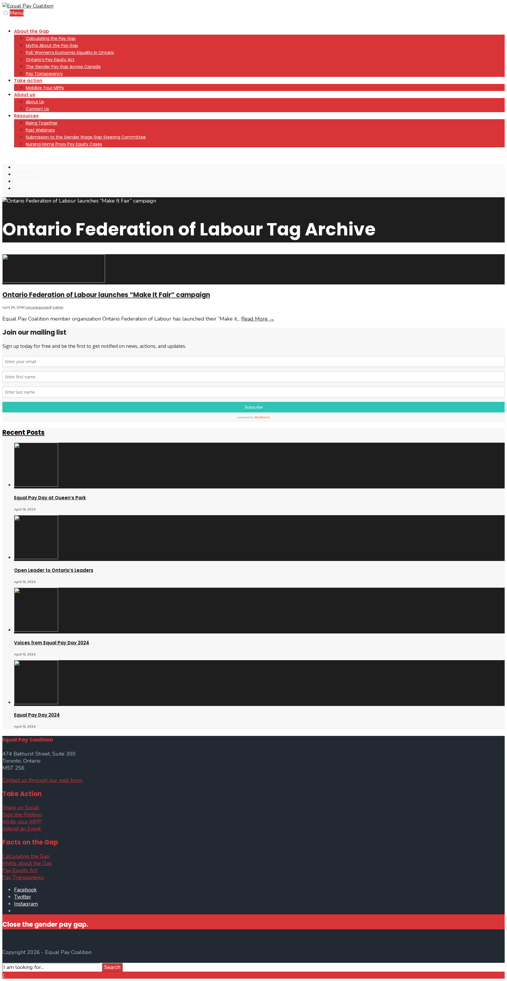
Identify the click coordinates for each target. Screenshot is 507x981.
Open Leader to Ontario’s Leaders (53, 570)
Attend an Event (21, 828)
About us (24, 95)
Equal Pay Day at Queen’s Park (50, 498)
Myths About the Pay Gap (52, 45)
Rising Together (42, 123)
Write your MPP (21, 821)
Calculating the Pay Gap (51, 38)
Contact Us (37, 109)
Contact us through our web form (42, 780)
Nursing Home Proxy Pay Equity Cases (64, 144)
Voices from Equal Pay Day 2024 (51, 643)
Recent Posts (23, 432)
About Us (35, 102)
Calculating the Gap (26, 856)
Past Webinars (40, 130)
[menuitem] (259, 52)
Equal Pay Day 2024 (37, 715)
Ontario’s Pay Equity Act (50, 60)
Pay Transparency (44, 74)
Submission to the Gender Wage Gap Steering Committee (86, 137)
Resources (26, 116)
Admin (58, 307)
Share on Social (20, 807)
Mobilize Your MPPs (45, 88)
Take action (28, 80)
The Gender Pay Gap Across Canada (63, 67)
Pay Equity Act (19, 870)
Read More (257, 318)
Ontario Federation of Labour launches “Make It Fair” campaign (106, 294)
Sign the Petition (22, 814)
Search (112, 967)
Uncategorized (38, 307)
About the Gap (31, 31)
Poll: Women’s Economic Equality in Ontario (70, 52)
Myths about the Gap (27, 863)
